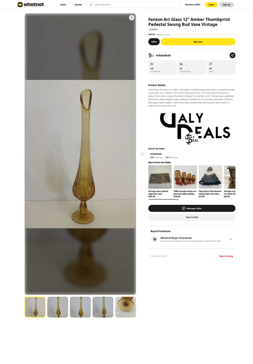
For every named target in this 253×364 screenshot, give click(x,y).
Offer (154, 41)
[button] (232, 55)
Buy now (198, 41)
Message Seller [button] (194, 208)
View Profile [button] (192, 217)
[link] (63, 4)
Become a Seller (192, 4)
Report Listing (226, 256)
